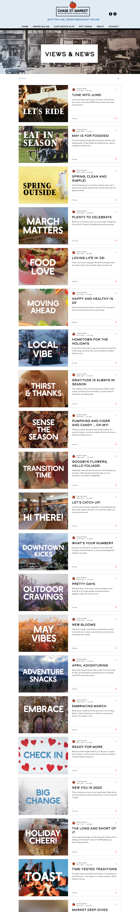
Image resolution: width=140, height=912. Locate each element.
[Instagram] (115, 14)
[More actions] (117, 89)
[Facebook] (110, 14)
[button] (118, 78)
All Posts (22, 78)
